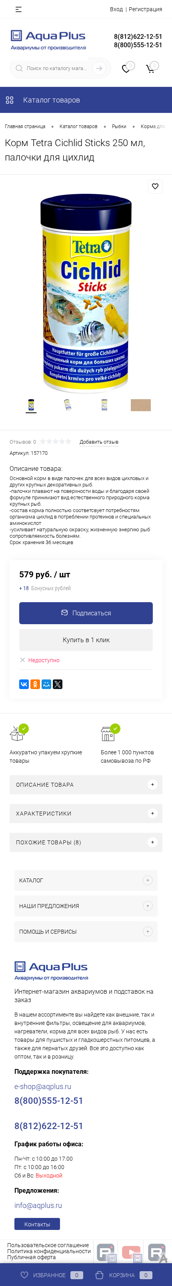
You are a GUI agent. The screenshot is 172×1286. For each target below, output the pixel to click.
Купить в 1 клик (86, 640)
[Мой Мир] (46, 684)
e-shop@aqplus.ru (42, 1086)
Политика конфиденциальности (49, 1251)
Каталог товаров (51, 100)
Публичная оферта (31, 1257)
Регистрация (145, 9)
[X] (57, 684)
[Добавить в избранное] (155, 186)
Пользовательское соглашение (48, 1245)
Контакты (37, 1224)
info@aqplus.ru (38, 1205)
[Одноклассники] (35, 684)
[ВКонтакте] (24, 684)
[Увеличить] (86, 294)
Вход (116, 9)
